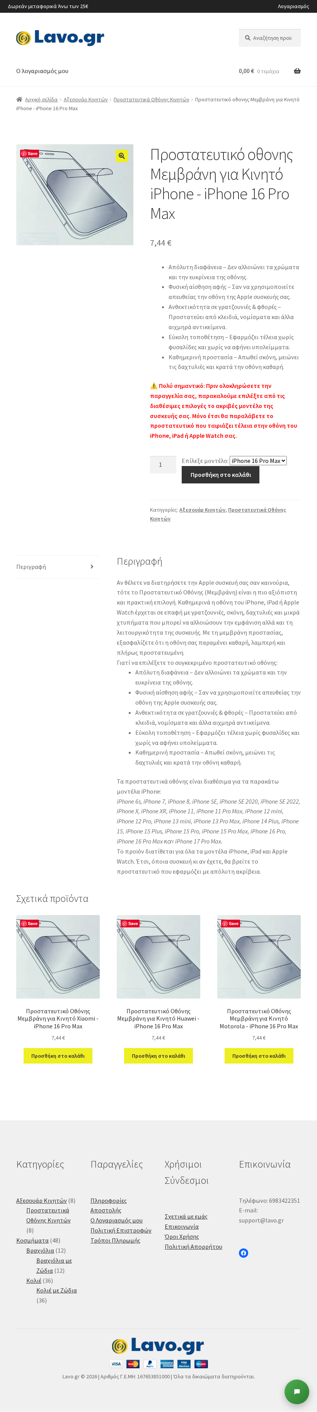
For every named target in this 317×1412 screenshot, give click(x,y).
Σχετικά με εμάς (186, 1216)
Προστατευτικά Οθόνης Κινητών (151, 99)
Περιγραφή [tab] (31, 566)
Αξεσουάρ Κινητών (86, 99)
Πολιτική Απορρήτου (193, 1246)
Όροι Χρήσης (182, 1236)
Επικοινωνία (182, 1226)
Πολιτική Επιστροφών (121, 1230)
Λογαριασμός (293, 6)
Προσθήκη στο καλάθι (221, 474)
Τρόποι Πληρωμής (115, 1240)
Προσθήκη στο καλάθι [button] (58, 1055)
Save (32, 153)
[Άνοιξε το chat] (297, 1392)
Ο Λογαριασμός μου (116, 1220)
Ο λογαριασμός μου (42, 71)
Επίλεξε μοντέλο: (205, 460)
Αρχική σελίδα (41, 99)
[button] (122, 156)
